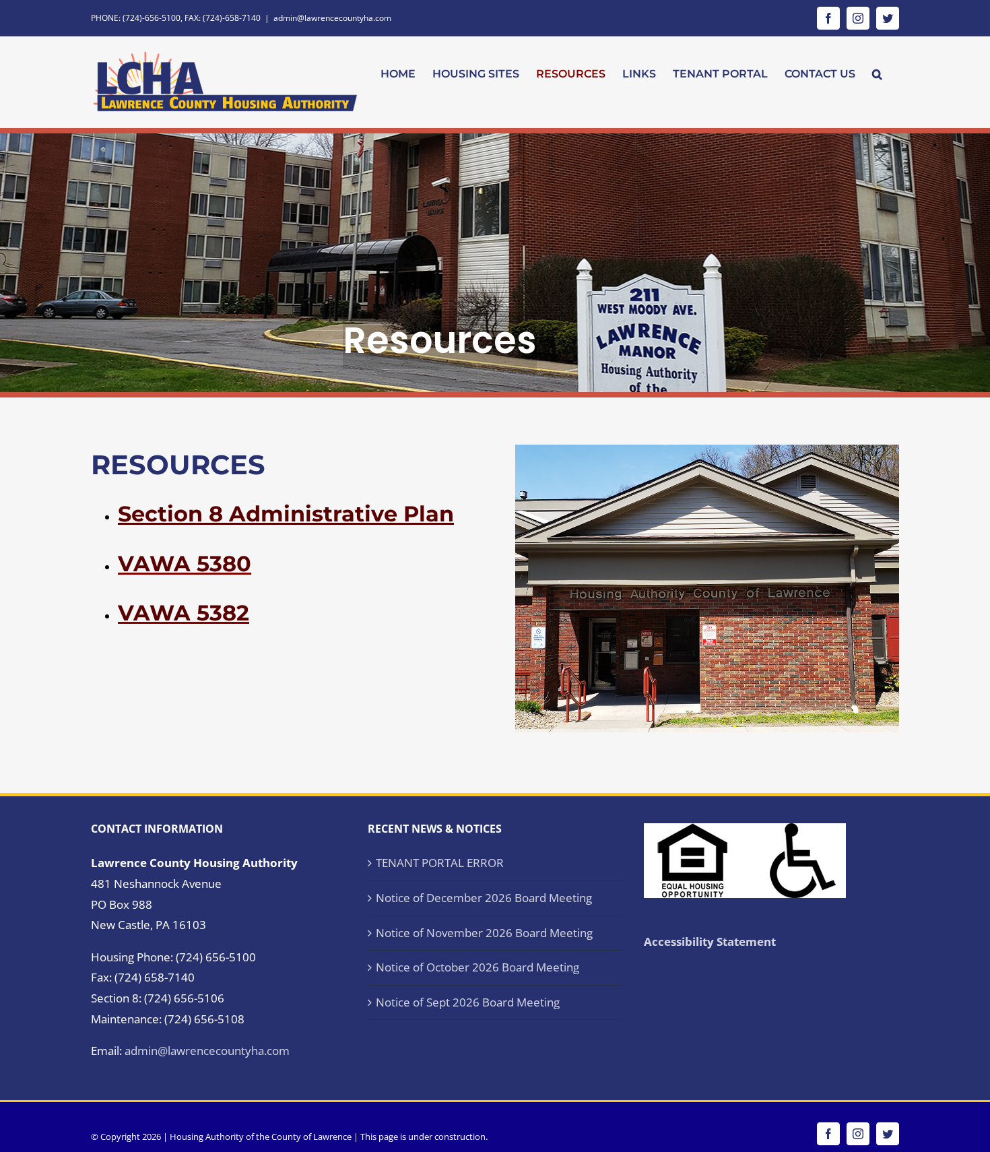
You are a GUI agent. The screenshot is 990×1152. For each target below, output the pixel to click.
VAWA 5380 (184, 563)
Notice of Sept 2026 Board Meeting (468, 1002)
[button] (877, 74)
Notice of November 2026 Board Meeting (484, 932)
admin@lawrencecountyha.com (332, 18)
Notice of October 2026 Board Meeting (477, 967)
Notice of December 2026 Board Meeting (484, 897)
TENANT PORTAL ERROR (440, 862)
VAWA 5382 (183, 613)
